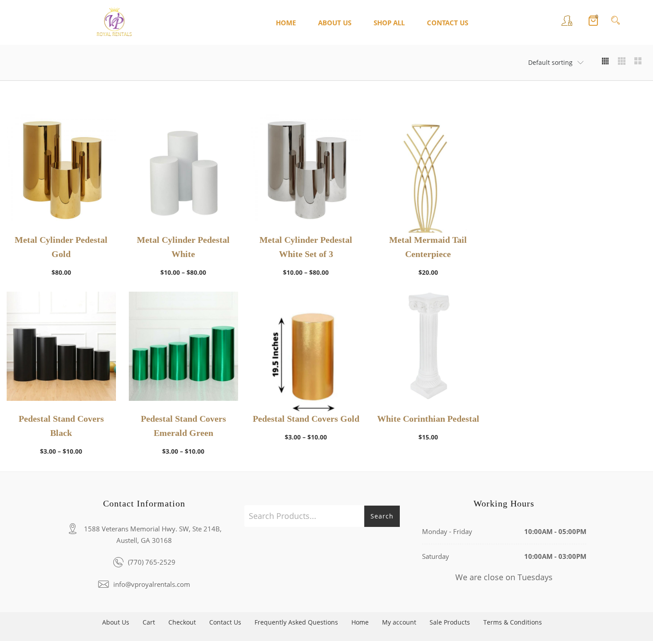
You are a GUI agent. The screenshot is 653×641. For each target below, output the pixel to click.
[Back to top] (628, 616)
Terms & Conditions (512, 622)
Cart (149, 622)
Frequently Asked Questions (296, 622)
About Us (115, 622)
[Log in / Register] (567, 22)
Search (382, 516)
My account (399, 622)
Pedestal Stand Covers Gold (306, 418)
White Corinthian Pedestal (428, 418)
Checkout (182, 622)
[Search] (615, 22)
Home (360, 622)
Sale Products (450, 622)
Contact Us (225, 622)
